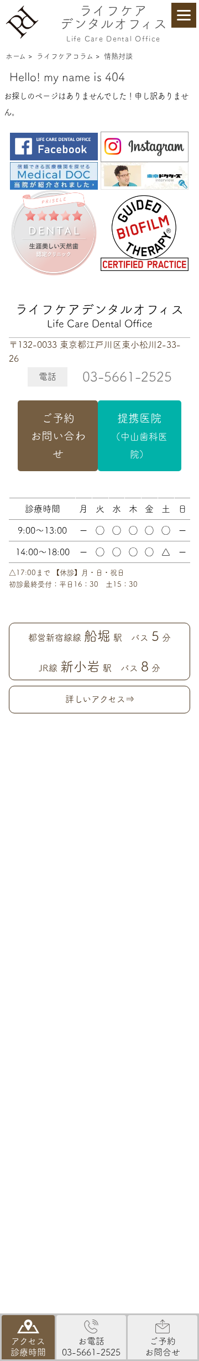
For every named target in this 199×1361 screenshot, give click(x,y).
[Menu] (183, 15)
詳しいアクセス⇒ (99, 699)
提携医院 (139, 436)
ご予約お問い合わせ (58, 436)
